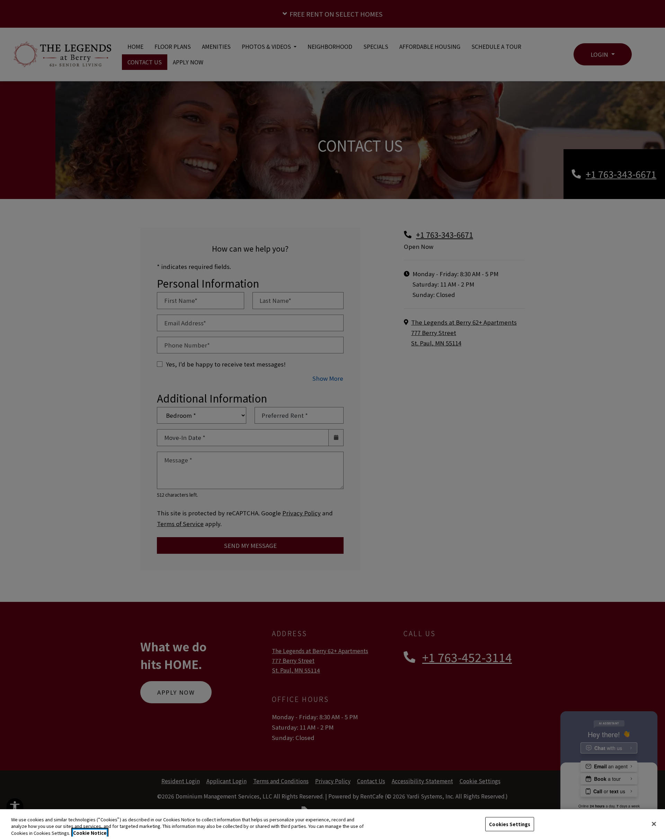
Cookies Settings (509, 824)
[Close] (654, 823)
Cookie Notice (90, 833)
